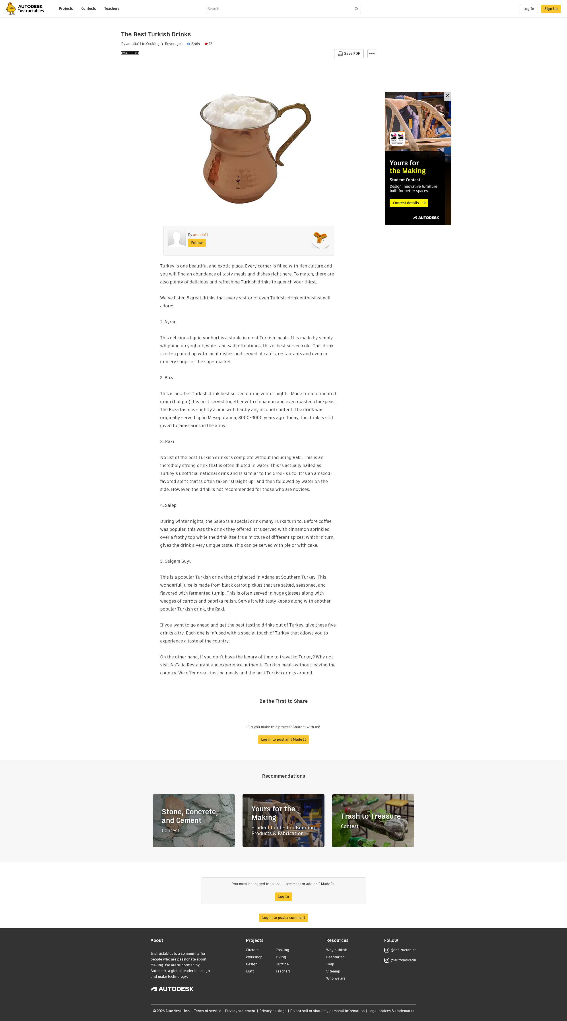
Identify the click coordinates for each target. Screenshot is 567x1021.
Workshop (254, 957)
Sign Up (551, 8)
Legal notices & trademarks (391, 1010)
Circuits (252, 950)
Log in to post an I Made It (283, 739)
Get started (335, 957)
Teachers (111, 8)
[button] (371, 53)
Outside (282, 964)
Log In (528, 8)
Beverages (174, 44)
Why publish (336, 950)
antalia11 (133, 44)
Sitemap (333, 971)
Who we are (336, 978)
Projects (66, 8)
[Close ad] (447, 96)
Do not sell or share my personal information (327, 1010)
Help (330, 964)
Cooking (153, 44)
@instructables (403, 950)
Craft (250, 971)
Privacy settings (273, 1010)
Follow (197, 242)
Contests (88, 8)
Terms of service (207, 1010)
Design (252, 964)
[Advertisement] (418, 158)
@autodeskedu (403, 960)
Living (281, 957)
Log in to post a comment (283, 917)
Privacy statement (240, 1010)
